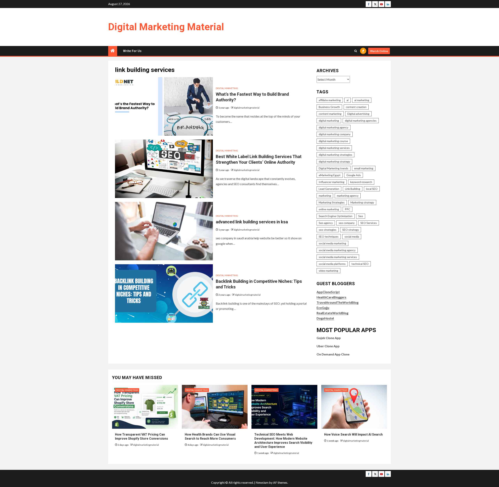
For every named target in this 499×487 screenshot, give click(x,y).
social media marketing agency (337, 250)
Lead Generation (329, 188)
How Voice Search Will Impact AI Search (353, 434)
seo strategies (327, 229)
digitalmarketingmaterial (246, 107)
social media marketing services (338, 257)
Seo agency (326, 222)
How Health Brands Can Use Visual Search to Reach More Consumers (210, 436)
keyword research (361, 182)
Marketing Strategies (332, 202)
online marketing (329, 209)
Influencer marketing (331, 182)
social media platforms (332, 263)
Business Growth (329, 107)
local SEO (372, 188)
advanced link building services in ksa (252, 221)
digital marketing (329, 120)
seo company (347, 222)
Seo (360, 216)
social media (351, 236)
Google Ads (353, 175)
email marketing (363, 168)
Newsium (262, 482)
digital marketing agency (333, 127)
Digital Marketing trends (333, 168)
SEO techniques (329, 236)
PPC (347, 209)
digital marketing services (334, 147)
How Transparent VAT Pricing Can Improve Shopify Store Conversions (142, 436)
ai (348, 100)
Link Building (352, 188)
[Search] (355, 51)
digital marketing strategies (335, 154)
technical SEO (360, 263)
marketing (325, 195)
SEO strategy (350, 229)
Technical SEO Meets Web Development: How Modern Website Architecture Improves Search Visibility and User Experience (283, 440)
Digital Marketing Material (166, 27)
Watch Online (379, 51)
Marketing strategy (362, 202)
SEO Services (368, 222)
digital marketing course (333, 141)
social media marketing (332, 243)
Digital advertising (358, 113)
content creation (356, 107)
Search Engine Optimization (335, 216)
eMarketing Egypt (330, 175)
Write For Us (132, 51)
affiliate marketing (330, 100)
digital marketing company (334, 134)
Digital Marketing (227, 88)
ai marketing (361, 100)
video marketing (328, 270)
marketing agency (347, 195)
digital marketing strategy (334, 161)
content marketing (330, 113)
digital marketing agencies (361, 120)
